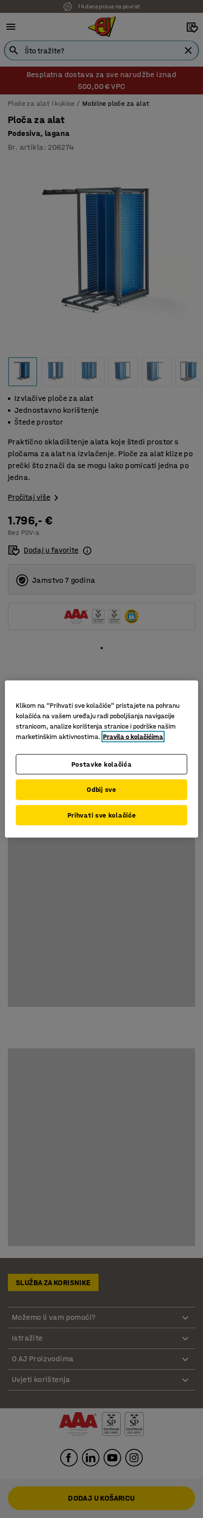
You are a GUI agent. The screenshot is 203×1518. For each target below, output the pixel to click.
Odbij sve (101, 789)
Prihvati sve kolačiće (102, 815)
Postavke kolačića (101, 764)
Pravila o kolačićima (133, 736)
